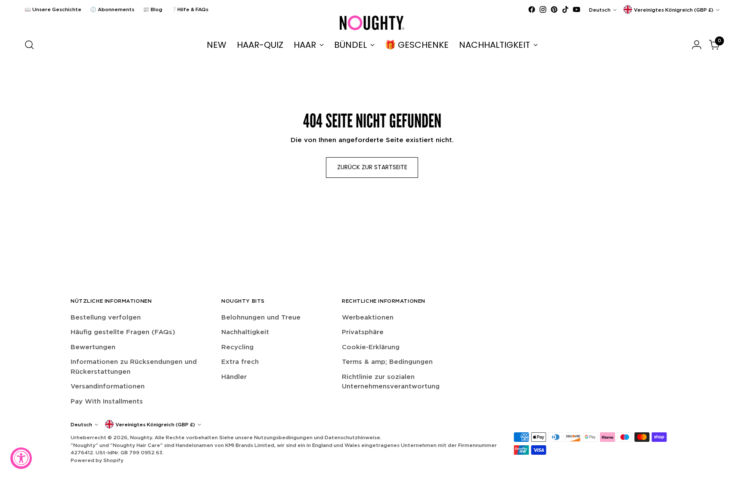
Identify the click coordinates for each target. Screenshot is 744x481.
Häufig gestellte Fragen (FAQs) (123, 332)
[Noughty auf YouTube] (576, 9)
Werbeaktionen (368, 317)
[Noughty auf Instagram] (543, 9)
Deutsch (600, 9)
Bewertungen (93, 347)
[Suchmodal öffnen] (29, 44)
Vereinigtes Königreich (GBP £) (673, 9)
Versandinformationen (108, 386)
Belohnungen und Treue (261, 317)
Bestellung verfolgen (106, 317)
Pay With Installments (107, 401)
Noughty (141, 437)
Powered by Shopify (97, 460)
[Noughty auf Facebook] (532, 9)
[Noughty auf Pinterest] (554, 9)
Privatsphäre (363, 332)
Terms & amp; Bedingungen (387, 361)
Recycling (237, 347)
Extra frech (240, 361)
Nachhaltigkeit (245, 332)
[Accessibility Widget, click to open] (21, 458)
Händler (234, 376)
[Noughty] (372, 23)
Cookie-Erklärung (371, 347)
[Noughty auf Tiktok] (565, 9)
